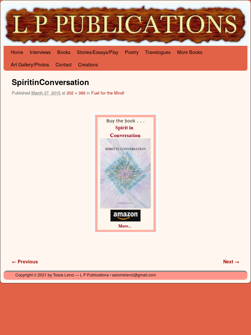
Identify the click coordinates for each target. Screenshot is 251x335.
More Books (189, 51)
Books (63, 51)
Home (17, 51)
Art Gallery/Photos (30, 64)
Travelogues (158, 51)
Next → (231, 261)
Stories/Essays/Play (97, 51)
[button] (125, 173)
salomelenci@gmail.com (134, 274)
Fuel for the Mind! (108, 93)
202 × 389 (76, 93)
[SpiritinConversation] (125, 173)
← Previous (25, 261)
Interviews (40, 51)
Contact (64, 64)
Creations (88, 64)
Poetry (132, 51)
